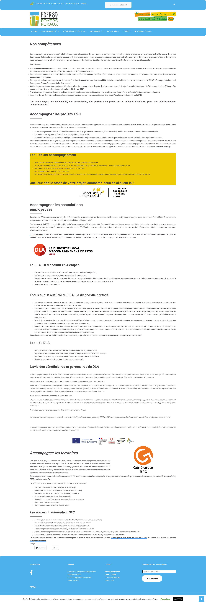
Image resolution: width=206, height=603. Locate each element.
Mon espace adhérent (118, 5)
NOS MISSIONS (96, 31)
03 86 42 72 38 (110, 575)
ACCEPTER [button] (178, 599)
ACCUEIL (34, 31)
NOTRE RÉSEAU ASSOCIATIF (74, 31)
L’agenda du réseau (144, 31)
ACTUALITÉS (112, 31)
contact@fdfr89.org (112, 572)
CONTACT (126, 31)
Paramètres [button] (165, 599)
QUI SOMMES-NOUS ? (49, 31)
